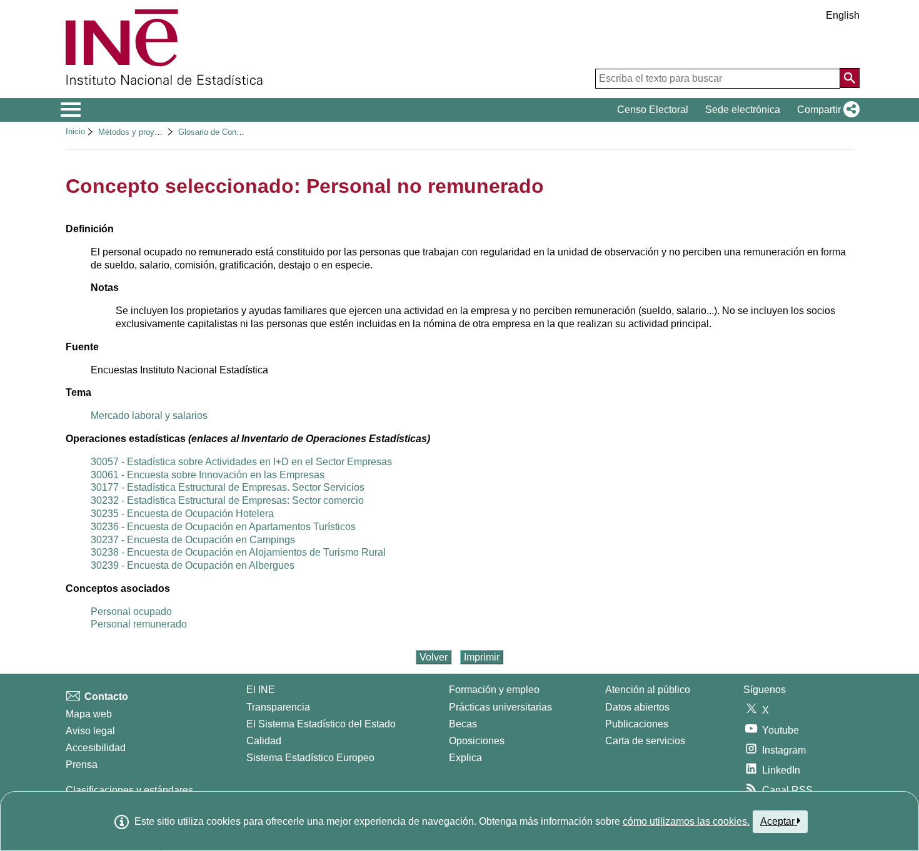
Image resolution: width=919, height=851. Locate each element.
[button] (826, 110)
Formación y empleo (494, 689)
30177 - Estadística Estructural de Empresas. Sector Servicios (227, 487)
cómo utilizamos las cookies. (686, 821)
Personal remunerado (139, 624)
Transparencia (278, 707)
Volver (433, 657)
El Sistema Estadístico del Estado (321, 724)
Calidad (263, 740)
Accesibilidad (96, 747)
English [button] (843, 15)
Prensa (82, 764)
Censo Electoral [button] (652, 109)
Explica (465, 757)
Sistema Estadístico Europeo (310, 757)
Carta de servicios (645, 740)
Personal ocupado (131, 611)
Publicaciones (636, 724)
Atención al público (647, 689)
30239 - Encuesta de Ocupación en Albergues (192, 565)
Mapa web (89, 714)
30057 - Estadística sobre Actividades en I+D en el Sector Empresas (241, 461)
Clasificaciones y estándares (129, 790)
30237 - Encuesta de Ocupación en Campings (193, 539)
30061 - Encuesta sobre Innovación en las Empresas (207, 475)
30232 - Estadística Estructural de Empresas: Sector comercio (227, 500)
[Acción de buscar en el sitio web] (850, 78)
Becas (463, 724)
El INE (260, 689)
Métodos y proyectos (136, 132)
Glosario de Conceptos (219, 132)
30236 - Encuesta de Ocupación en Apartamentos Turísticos (223, 526)
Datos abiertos (637, 707)
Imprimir (482, 657)
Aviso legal (90, 731)
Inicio (75, 131)
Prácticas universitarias (500, 707)
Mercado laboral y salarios (149, 415)
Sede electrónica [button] (742, 109)
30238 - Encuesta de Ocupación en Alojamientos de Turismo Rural (238, 552)
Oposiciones (477, 740)
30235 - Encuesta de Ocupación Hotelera (182, 513)
